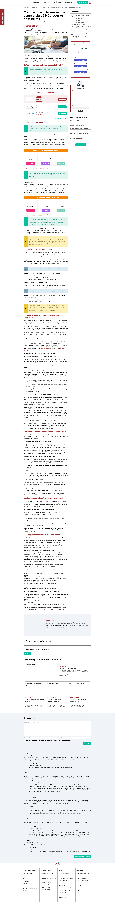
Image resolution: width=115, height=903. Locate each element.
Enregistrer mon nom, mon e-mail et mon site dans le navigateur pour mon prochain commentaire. (48, 740)
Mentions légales (26, 885)
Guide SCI (79, 892)
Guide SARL (79, 887)
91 (46, 22)
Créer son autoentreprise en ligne (48, 875)
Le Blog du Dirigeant (26, 2)
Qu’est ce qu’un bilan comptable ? (67, 668)
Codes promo (82, 2)
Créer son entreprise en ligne (47, 873)
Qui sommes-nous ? (27, 883)
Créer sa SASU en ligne (45, 889)
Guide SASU (79, 885)
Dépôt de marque (62, 885)
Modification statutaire (64, 873)
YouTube (31, 874)
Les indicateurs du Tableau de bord (56, 7)
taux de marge (34, 347)
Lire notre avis (39, 101)
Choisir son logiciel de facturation (66, 890)
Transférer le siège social (64, 875)
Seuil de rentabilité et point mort (78, 130)
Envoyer (27, 653)
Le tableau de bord (46, 7)
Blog (54, 2)
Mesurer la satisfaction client (77, 125)
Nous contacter (26, 881)
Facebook (27, 874)
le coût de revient (45, 348)
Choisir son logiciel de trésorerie (65, 894)
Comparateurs (36, 2)
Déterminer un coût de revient (77, 136)
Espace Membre (68, 2)
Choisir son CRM (62, 892)
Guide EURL (79, 882)
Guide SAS (79, 890)
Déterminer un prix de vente (77, 138)
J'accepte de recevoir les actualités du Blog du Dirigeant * (37, 649)
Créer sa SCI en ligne (45, 891)
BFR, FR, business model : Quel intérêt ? (79, 128)
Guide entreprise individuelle (83, 880)
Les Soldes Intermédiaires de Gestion (79, 133)
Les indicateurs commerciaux (77, 123)
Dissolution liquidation (63, 882)
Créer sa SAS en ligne (45, 887)
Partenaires (46, 2)
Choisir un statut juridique (82, 875)
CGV (46, 221)
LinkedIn (48, 629)
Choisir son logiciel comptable (65, 887)
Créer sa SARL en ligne (45, 884)
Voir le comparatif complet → (61, 118)
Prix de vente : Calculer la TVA (77, 141)
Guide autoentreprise (81, 878)
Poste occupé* (75, 105)
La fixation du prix (74, 120)
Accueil (25, 7)
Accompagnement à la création (83, 873)
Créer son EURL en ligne (46, 882)
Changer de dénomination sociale (66, 878)
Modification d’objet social (64, 880)
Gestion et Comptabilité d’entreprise (34, 7)
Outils (59, 2)
